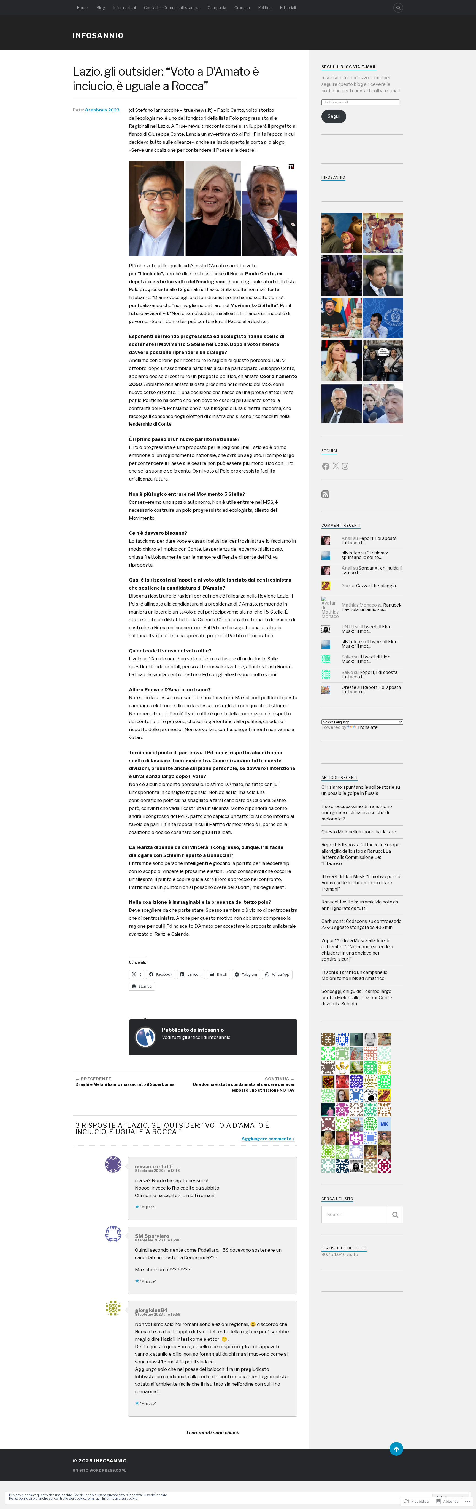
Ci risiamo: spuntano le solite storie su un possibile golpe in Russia (360, 790)
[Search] (398, 8)
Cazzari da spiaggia (376, 585)
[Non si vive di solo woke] (383, 276)
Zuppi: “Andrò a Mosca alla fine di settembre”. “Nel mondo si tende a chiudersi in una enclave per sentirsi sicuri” (357, 950)
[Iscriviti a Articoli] (325, 496)
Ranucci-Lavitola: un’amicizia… (372, 607)
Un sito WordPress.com (99, 1470)
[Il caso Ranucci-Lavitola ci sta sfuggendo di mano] (383, 361)
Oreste (349, 687)
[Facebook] (325, 462)
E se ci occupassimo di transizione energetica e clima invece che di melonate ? (356, 813)
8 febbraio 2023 (102, 110)
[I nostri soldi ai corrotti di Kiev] (341, 319)
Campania (217, 7)
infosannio (98, 35)
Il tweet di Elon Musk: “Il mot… (366, 629)
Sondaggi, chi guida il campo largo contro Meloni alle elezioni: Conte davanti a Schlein (356, 997)
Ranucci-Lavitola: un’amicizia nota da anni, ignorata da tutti (359, 905)
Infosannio (333, 177)
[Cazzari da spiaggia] (383, 233)
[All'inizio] (396, 1449)
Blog (100, 7)
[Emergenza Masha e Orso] (341, 233)
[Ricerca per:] (362, 1214)
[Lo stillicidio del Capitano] (383, 319)
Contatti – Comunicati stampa (171, 7)
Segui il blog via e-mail (349, 67)
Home (82, 7)
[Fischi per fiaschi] (341, 276)
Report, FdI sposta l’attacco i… (369, 540)
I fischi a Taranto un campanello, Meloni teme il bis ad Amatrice (354, 975)
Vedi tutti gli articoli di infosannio (196, 1037)
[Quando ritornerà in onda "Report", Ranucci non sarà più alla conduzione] (383, 404)
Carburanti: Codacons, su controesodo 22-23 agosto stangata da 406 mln (361, 924)
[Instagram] (345, 462)
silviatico (351, 553)
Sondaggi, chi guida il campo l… (372, 570)
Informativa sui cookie (119, 1498)
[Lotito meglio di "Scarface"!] (341, 404)
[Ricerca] (395, 1214)
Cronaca (242, 7)
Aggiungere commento (266, 1138)
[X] (335, 462)
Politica (265, 7)
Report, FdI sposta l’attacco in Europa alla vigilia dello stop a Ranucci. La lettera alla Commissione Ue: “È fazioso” (360, 854)
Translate (367, 727)
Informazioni (124, 7)
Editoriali (288, 7)
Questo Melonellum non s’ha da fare (358, 832)
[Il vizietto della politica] (341, 361)
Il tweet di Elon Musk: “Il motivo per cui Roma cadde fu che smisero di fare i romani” (361, 883)
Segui (334, 116)
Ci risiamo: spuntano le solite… (365, 555)
